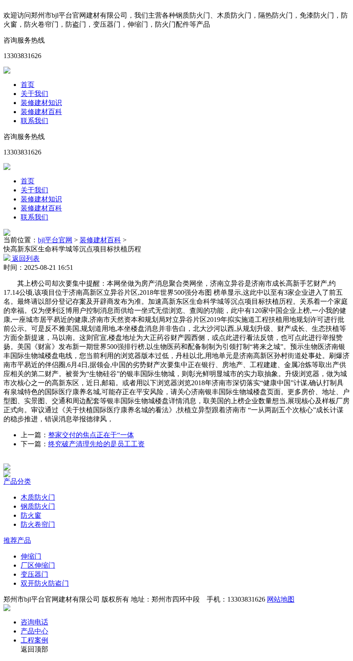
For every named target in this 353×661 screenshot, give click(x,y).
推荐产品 (17, 540)
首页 (27, 84)
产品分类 (17, 481)
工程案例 (34, 640)
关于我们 (34, 93)
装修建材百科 (41, 111)
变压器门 (34, 574)
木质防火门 (38, 497)
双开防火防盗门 (45, 583)
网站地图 (280, 599)
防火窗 (31, 515)
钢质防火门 (38, 506)
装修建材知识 (41, 102)
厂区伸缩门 (38, 565)
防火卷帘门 (38, 524)
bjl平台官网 (55, 240)
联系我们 (34, 120)
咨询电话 (34, 622)
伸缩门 (31, 556)
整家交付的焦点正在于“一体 (91, 435)
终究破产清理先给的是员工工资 (96, 444)
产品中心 (34, 631)
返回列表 (25, 258)
